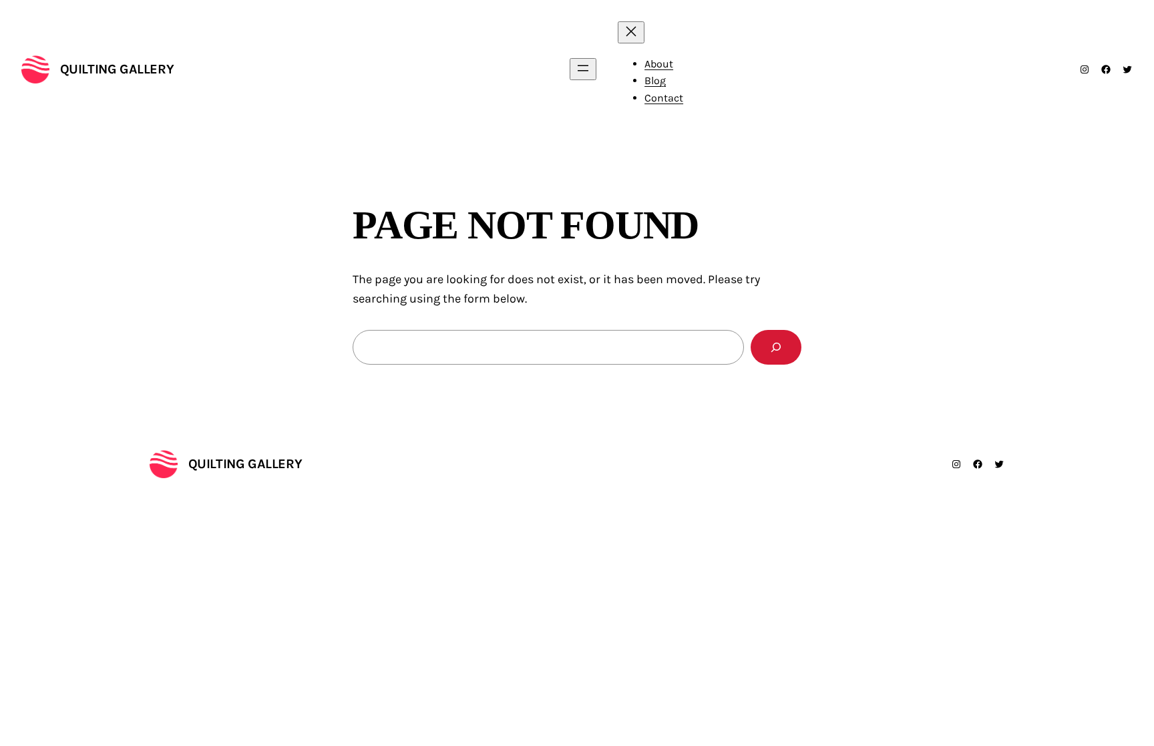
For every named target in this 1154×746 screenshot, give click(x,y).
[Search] (776, 347)
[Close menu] (631, 32)
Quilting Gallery (117, 69)
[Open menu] (583, 69)
